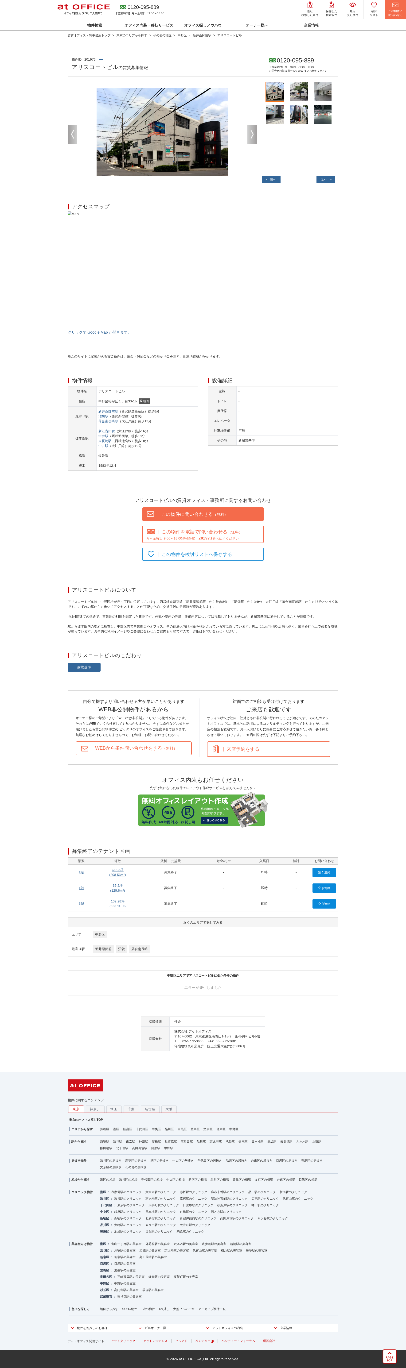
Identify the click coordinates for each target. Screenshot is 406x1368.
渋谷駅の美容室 (150, 1250)
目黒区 (182, 1129)
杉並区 (104, 1290)
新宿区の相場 (197, 1179)
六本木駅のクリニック (160, 1192)
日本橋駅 (257, 1141)
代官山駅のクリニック (298, 1198)
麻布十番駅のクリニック (228, 1192)
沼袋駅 (103, 416)
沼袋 (121, 949)
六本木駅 (302, 1141)
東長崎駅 (105, 441)
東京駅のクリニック (131, 1205)
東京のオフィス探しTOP (86, 1119)
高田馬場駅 (139, 1148)
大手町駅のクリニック (163, 1205)
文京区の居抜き (110, 1167)
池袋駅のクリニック (128, 1231)
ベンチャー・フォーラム (238, 1341)
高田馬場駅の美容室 (153, 1257)
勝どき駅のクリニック (226, 1212)
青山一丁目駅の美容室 (126, 1244)
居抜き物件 (79, 1160)
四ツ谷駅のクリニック (273, 1218)
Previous (72, 134)
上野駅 (316, 1141)
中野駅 (168, 1148)
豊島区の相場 (242, 1179)
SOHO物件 (129, 1309)
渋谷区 (104, 1129)
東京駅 (130, 1141)
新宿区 (127, 1129)
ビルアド (181, 1341)
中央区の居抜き (183, 1160)
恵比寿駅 (216, 1141)
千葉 (131, 1109)
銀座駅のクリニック (128, 1212)
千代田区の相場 (152, 1179)
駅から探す (79, 1141)
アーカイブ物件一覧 (212, 1309)
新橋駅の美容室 (240, 1244)
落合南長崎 (139, 949)
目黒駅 (155, 1148)
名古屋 (150, 1109)
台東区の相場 (286, 1179)
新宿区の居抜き (136, 1160)
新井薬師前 (103, 949)
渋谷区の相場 (128, 1179)
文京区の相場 (264, 1179)
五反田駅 (187, 1141)
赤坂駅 (272, 1141)
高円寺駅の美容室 (126, 1290)
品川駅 (201, 1141)
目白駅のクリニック (159, 1231)
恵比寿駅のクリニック (160, 1198)
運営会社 (269, 1341)
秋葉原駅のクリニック (232, 1205)
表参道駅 (286, 1141)
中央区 (156, 1129)
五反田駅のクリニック (160, 1225)
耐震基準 (84, 667)
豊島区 (195, 1129)
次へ (324, 179)
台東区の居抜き (261, 1160)
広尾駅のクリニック (265, 1198)
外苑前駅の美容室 (157, 1244)
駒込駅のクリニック (190, 1231)
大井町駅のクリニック (195, 1225)
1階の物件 (148, 1309)
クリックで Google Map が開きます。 (99, 332)
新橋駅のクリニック (293, 1192)
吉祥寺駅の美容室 (129, 1296)
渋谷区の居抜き (110, 1160)
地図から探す (109, 1309)
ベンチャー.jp (204, 1341)
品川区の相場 (220, 1179)
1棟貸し (164, 1309)
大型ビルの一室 (184, 1309)
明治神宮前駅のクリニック (229, 1198)
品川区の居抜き (236, 1160)
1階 (81, 872)
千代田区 (142, 1129)
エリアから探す (82, 1129)
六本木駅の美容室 (186, 1244)
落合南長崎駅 (108, 421)
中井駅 (103, 436)
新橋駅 (156, 1141)
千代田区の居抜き (210, 1160)
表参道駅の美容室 (214, 1244)
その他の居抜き (136, 1167)
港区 (116, 1129)
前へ (273, 179)
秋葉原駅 (171, 1141)
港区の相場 (107, 1179)
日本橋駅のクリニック (160, 1212)
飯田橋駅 (106, 1148)
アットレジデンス (155, 1341)
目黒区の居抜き (286, 1160)
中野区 (100, 934)
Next (252, 134)
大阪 (169, 1109)
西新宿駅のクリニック (160, 1218)
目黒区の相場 (308, 1179)
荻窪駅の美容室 (153, 1290)
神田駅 (143, 1141)
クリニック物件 (82, 1192)
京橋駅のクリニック (193, 1212)
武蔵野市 (106, 1296)
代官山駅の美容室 (205, 1250)
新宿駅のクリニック (128, 1218)
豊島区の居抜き (312, 1160)
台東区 (221, 1129)
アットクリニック (123, 1341)
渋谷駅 (117, 1141)
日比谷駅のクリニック (198, 1205)
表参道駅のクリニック (126, 1192)
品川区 (169, 1129)
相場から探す (80, 1179)
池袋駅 (230, 1141)
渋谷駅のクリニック (128, 1198)
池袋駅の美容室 (125, 1270)
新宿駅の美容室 (125, 1257)
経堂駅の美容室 (159, 1277)
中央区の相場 (175, 1179)
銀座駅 (243, 1141)
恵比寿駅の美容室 (176, 1250)
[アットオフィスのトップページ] (83, 9)
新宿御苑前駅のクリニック (198, 1218)
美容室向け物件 (82, 1244)
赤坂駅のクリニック (193, 1192)
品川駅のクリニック (262, 1192)
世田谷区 (106, 1277)
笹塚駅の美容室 (256, 1250)
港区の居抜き (159, 1160)
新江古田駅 (106, 431)
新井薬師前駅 (108, 411)
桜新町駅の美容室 (186, 1277)
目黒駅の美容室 (125, 1263)
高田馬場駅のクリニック (237, 1218)
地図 (146, 401)
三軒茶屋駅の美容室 (131, 1277)
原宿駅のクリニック (193, 1198)
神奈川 (95, 1109)
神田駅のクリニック (265, 1205)
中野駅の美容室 (125, 1283)
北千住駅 (122, 1148)
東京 (76, 1109)
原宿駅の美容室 (125, 1250)
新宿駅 (104, 1141)
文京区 (208, 1129)
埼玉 (114, 1109)
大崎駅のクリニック (128, 1225)
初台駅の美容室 (231, 1250)
